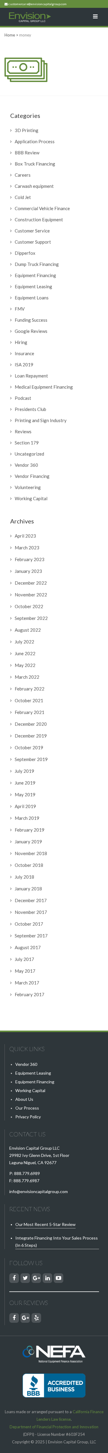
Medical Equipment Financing (44, 387)
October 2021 (29, 700)
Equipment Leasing (33, 286)
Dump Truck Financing (37, 264)
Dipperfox (25, 253)
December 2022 (31, 583)
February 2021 (29, 712)
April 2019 (25, 806)
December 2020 (31, 724)
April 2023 (25, 536)
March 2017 (27, 982)
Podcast (23, 398)
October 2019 (29, 747)
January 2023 (28, 571)
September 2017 (31, 935)
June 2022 (25, 653)
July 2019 (24, 771)
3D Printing (26, 130)
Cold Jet (23, 197)
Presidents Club (30, 409)
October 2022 (29, 606)
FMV (20, 308)
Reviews (23, 431)
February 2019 (29, 829)
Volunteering (28, 487)
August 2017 (28, 947)
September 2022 (31, 618)
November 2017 (31, 912)
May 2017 (25, 971)
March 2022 (27, 677)
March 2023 (27, 547)
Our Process (27, 1107)
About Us (24, 1099)
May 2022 (25, 665)
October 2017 (29, 924)
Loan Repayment (31, 375)
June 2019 (25, 782)
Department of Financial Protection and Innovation (54, 1426)
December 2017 (31, 900)
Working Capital (31, 498)
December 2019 (31, 735)
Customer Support (33, 242)
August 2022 (28, 630)
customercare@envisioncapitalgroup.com (37, 4)
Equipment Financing (35, 275)
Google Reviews (31, 331)
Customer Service (32, 230)
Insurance (24, 353)
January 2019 (28, 841)
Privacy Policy (28, 1116)
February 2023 (29, 559)
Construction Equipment (39, 219)
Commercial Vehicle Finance (42, 208)
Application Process (35, 141)
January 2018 (28, 888)
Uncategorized (29, 453)
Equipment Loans (32, 297)
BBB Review (27, 152)
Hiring (21, 342)
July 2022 (24, 641)
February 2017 (29, 994)
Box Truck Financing (35, 163)
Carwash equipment (34, 186)
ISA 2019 (24, 364)
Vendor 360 (26, 465)
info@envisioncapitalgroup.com (38, 1191)
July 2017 (24, 959)
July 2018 (24, 877)
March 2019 (27, 818)
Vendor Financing (32, 476)
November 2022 (31, 594)
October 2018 (29, 865)
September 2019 (31, 759)
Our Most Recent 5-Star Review (45, 1224)
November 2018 (31, 853)
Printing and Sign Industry (41, 420)
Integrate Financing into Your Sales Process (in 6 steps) (56, 1241)
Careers (23, 175)
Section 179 (27, 442)
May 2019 (25, 794)
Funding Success (31, 320)
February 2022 (29, 688)
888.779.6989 (27, 1173)
